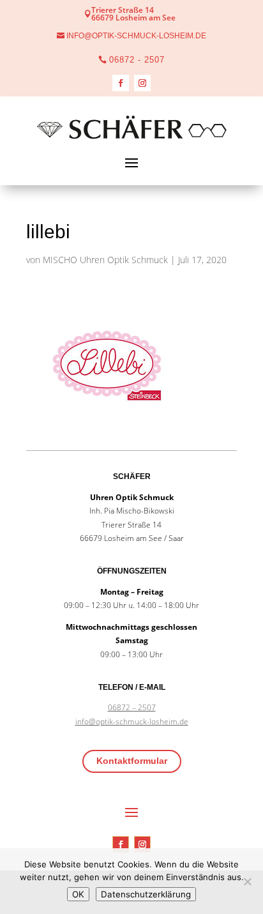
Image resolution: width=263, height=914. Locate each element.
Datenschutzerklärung (146, 894)
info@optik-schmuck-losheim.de (136, 35)
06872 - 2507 (137, 60)
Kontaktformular (131, 761)
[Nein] (247, 881)
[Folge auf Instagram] (142, 83)
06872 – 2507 (132, 707)
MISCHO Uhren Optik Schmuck (105, 260)
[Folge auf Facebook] (120, 83)
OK (78, 894)
